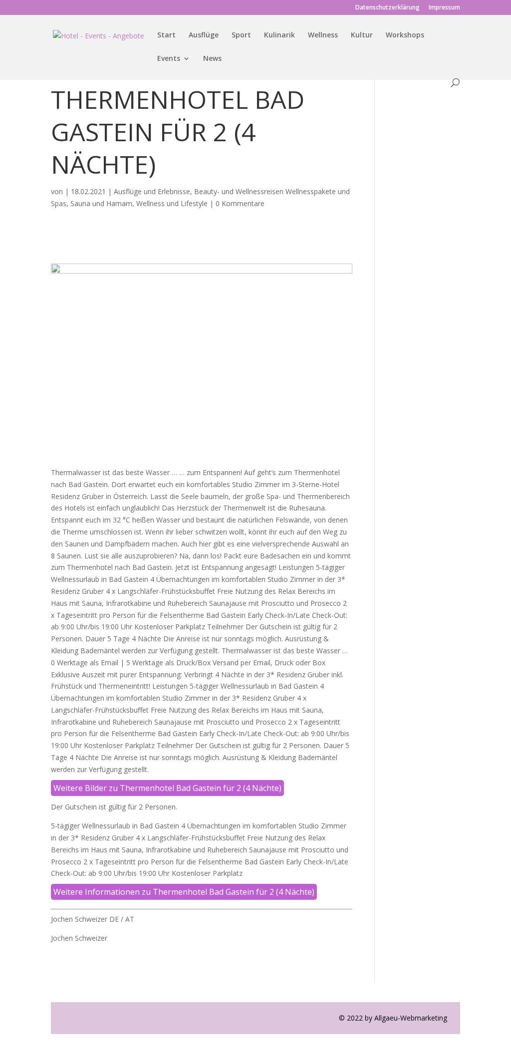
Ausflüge (204, 35)
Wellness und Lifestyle (172, 203)
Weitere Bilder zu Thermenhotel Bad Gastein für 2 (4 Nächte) (167, 788)
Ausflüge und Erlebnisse (152, 191)
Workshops (405, 35)
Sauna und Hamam (101, 203)
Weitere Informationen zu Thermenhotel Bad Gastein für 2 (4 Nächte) (183, 891)
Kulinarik (279, 35)
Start (166, 35)
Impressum (444, 7)
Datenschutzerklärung (387, 7)
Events (168, 59)
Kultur (362, 35)
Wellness (323, 35)
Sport (241, 35)
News (212, 59)
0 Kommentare (240, 203)
